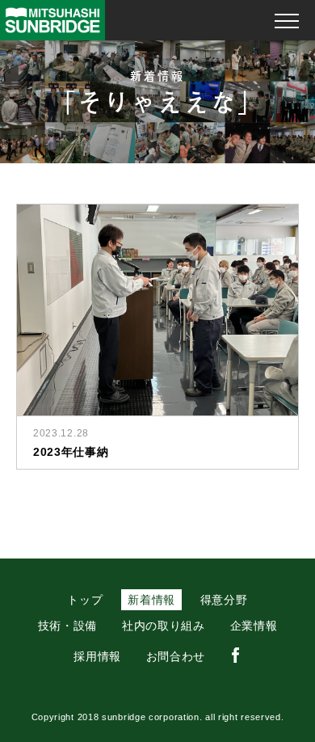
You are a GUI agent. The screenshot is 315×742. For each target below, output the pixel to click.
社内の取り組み (163, 625)
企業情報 (254, 625)
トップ (85, 599)
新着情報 (151, 599)
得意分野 (224, 599)
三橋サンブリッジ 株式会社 (52, 20)
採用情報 (97, 656)
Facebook (236, 655)
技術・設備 (68, 625)
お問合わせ (176, 656)
